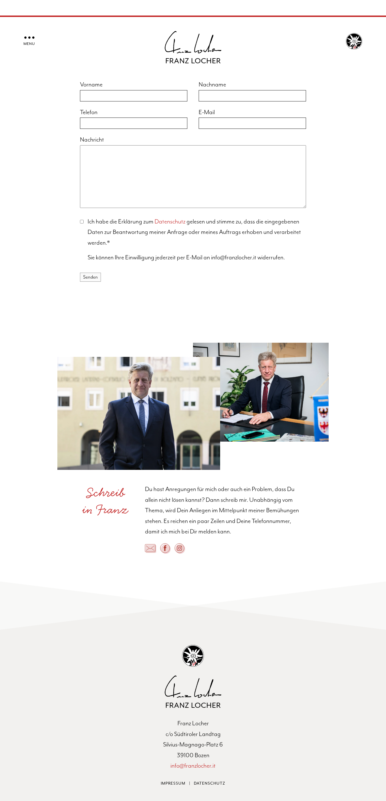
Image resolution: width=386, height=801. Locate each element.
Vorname (91, 84)
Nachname (212, 84)
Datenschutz (170, 221)
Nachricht (92, 139)
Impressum (173, 783)
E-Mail (207, 112)
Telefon (88, 112)
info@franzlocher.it (193, 765)
